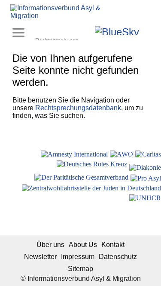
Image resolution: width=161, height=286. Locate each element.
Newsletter (40, 256)
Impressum (77, 256)
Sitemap (80, 268)
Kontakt (113, 244)
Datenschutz (118, 256)
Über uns (50, 244)
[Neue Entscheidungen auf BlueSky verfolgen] (117, 30)
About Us (83, 244)
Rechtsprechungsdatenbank (78, 107)
